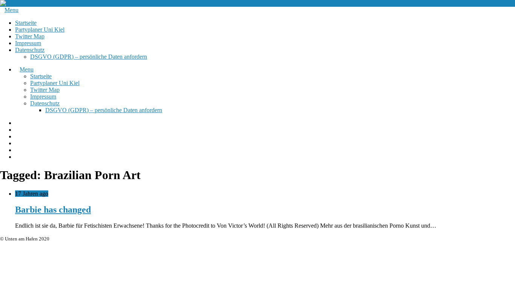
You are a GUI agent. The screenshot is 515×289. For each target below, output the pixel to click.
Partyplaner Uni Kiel (39, 29)
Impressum (28, 43)
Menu (11, 10)
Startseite (26, 23)
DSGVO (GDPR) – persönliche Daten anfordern (88, 56)
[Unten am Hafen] (23, 3)
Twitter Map (29, 36)
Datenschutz (29, 50)
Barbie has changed (53, 209)
